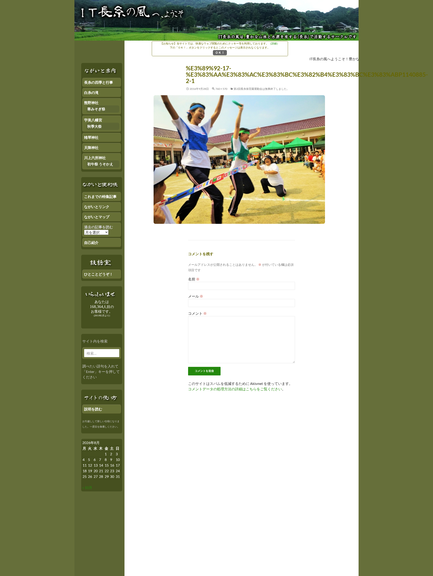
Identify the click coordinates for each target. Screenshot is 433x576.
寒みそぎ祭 (96, 109)
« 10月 (87, 487)
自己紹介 (91, 242)
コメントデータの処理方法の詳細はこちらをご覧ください (235, 389)
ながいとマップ (96, 217)
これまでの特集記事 (100, 196)
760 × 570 (221, 88)
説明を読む (93, 409)
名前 (194, 279)
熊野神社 (91, 102)
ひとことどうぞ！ (98, 274)
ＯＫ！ (220, 52)
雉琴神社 (91, 137)
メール (195, 296)
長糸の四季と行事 (98, 82)
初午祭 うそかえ (100, 164)
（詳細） (274, 43)
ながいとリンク (96, 206)
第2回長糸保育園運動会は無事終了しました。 (261, 88)
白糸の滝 (91, 92)
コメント (197, 313)
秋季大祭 (94, 126)
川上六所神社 (95, 157)
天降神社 (91, 147)
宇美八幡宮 (93, 120)
